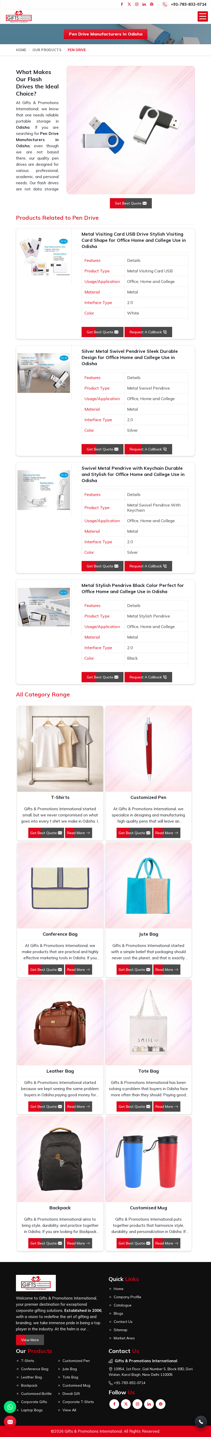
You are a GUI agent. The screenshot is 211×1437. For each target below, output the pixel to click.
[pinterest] (151, 4)
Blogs (118, 1313)
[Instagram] (137, 4)
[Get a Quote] (10, 1422)
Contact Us (123, 1321)
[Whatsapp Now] (10, 1407)
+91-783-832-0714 (188, 4)
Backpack (60, 1208)
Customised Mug (148, 1208)
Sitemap (120, 1330)
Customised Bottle (36, 1393)
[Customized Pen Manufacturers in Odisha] (148, 749)
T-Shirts (60, 797)
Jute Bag (148, 934)
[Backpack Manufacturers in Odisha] (60, 1159)
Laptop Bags (32, 1410)
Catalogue (122, 1305)
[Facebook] (122, 4)
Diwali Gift (71, 1393)
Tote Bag (148, 1071)
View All (69, 1410)
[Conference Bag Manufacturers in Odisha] (60, 885)
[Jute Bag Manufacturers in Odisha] (148, 885)
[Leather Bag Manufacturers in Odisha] (60, 1022)
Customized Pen (148, 797)
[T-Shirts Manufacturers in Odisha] (60, 749)
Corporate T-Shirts (78, 1401)
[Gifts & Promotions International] (19, 17)
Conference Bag (60, 934)
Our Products (46, 50)
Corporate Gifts (34, 1401)
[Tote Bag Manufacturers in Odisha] (148, 1022)
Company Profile (127, 1297)
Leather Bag (60, 1071)
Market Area (124, 1338)
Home (21, 50)
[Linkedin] (144, 4)
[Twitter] (129, 4)
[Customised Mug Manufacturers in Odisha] (148, 1159)
